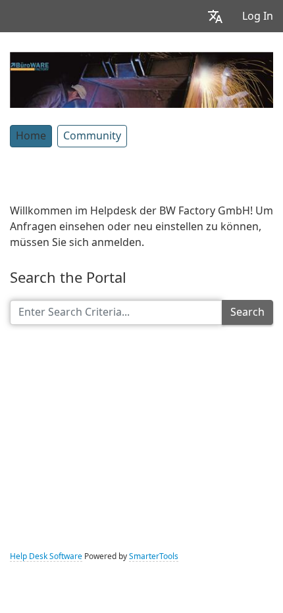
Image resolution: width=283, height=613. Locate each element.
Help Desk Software (46, 556)
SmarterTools (153, 556)
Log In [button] (257, 16)
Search (247, 312)
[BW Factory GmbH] (141, 78)
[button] (215, 16)
